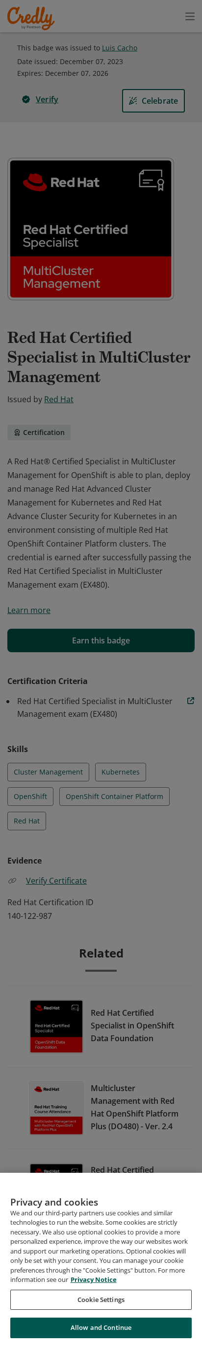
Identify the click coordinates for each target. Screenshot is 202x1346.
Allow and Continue (101, 1327)
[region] (101, 1259)
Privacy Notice (94, 1279)
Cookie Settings (101, 1299)
